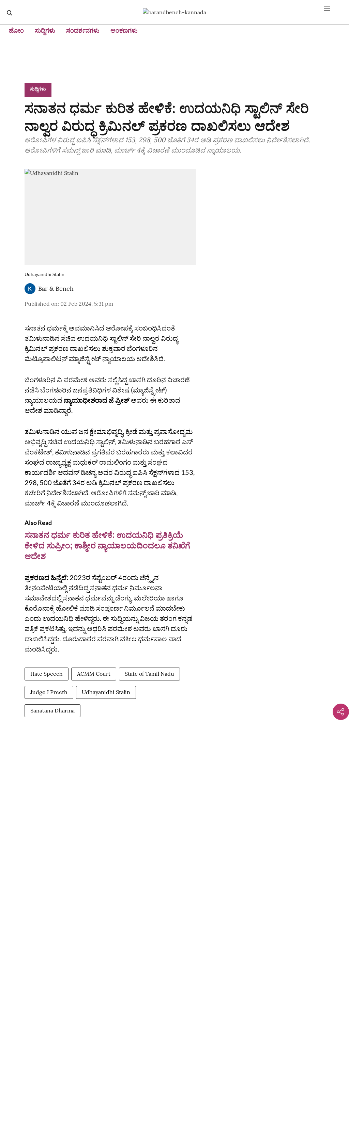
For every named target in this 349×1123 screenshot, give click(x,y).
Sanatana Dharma (52, 710)
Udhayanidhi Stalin (106, 692)
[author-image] (30, 288)
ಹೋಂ (16, 30)
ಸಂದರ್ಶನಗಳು (83, 30)
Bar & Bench (56, 288)
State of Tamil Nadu (149, 673)
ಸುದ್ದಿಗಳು (45, 30)
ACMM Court (93, 673)
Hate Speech (46, 673)
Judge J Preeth (48, 692)
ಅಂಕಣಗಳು (124, 30)
